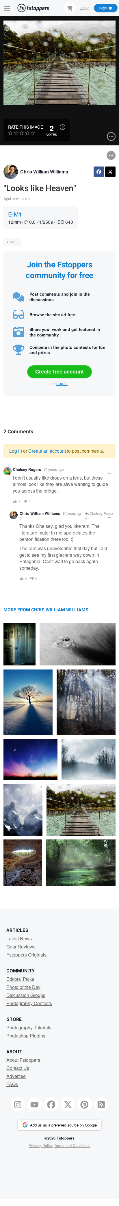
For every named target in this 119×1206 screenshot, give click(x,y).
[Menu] (7, 8)
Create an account (47, 450)
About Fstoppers (23, 1060)
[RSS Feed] (101, 1104)
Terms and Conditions (72, 1145)
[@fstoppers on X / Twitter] (68, 1104)
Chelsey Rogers (27, 469)
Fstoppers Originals (26, 954)
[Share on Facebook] (99, 172)
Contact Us (17, 1068)
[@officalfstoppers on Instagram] (18, 1104)
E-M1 (15, 214)
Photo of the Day (23, 987)
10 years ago (53, 469)
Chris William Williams (44, 171)
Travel (12, 242)
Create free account (59, 371)
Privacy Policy (41, 1145)
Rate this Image (25, 127)
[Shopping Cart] (70, 8)
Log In (85, 7)
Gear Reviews (21, 946)
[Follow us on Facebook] (51, 1104)
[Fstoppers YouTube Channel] (34, 1104)
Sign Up (105, 7)
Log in (62, 383)
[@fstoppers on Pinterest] (84, 1104)
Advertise (16, 1076)
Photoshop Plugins (25, 1035)
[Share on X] (110, 172)
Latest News (19, 938)
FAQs (12, 1084)
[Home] (33, 7)
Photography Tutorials (28, 1027)
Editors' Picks (20, 979)
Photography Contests (29, 1003)
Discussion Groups (25, 995)
